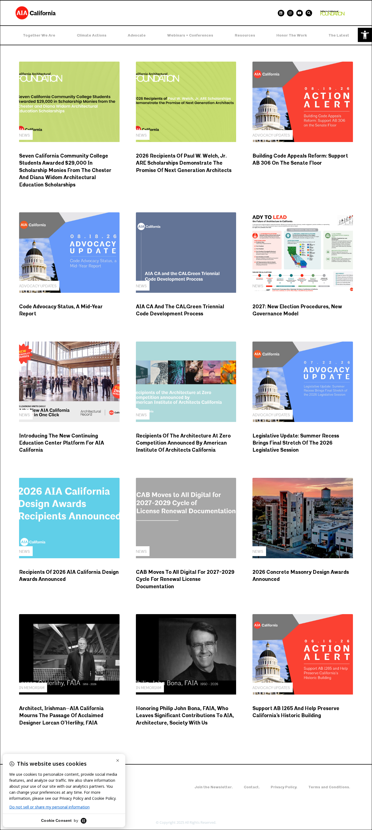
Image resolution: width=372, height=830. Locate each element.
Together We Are (39, 35)
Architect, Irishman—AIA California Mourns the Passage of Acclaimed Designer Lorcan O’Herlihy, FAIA (61, 715)
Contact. (252, 787)
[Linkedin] (281, 13)
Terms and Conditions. (329, 787)
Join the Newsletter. (213, 787)
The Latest (338, 35)
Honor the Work (291, 35)
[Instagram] (290, 13)
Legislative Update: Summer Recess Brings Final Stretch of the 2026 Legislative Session (295, 443)
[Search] (309, 13)
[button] (365, 35)
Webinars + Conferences (190, 35)
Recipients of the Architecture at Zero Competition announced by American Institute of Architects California (183, 443)
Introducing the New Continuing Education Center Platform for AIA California (61, 443)
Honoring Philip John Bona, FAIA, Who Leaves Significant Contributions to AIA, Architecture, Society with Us (185, 715)
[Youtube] (299, 13)
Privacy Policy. (284, 787)
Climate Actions (91, 35)
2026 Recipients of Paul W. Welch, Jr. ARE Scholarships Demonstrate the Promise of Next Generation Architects (183, 163)
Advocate (137, 35)
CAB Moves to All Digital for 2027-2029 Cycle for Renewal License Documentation (185, 579)
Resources (245, 35)
